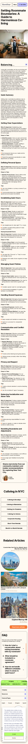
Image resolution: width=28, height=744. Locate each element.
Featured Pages (6, 698)
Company (4, 690)
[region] (14, 659)
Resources (5, 694)
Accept (14, 734)
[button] (13, 648)
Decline (14, 738)
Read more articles (18, 627)
